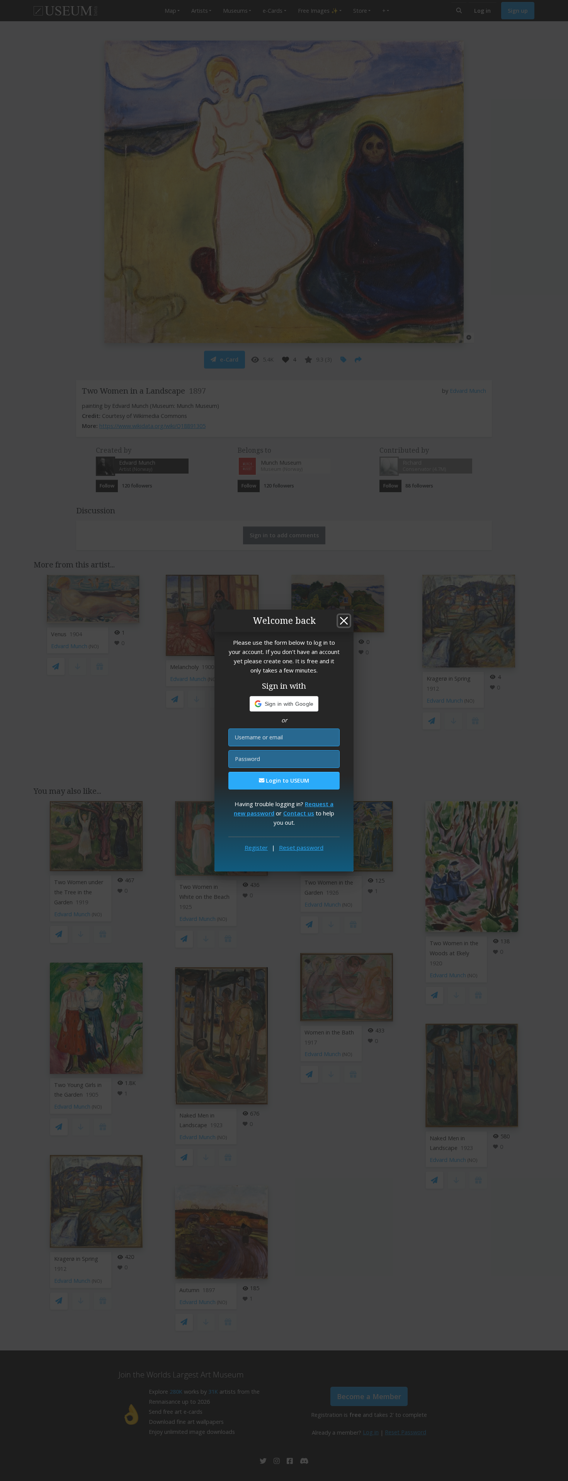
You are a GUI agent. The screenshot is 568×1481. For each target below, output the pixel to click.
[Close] (344, 621)
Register (256, 847)
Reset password (301, 847)
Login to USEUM (286, 780)
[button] (284, 704)
